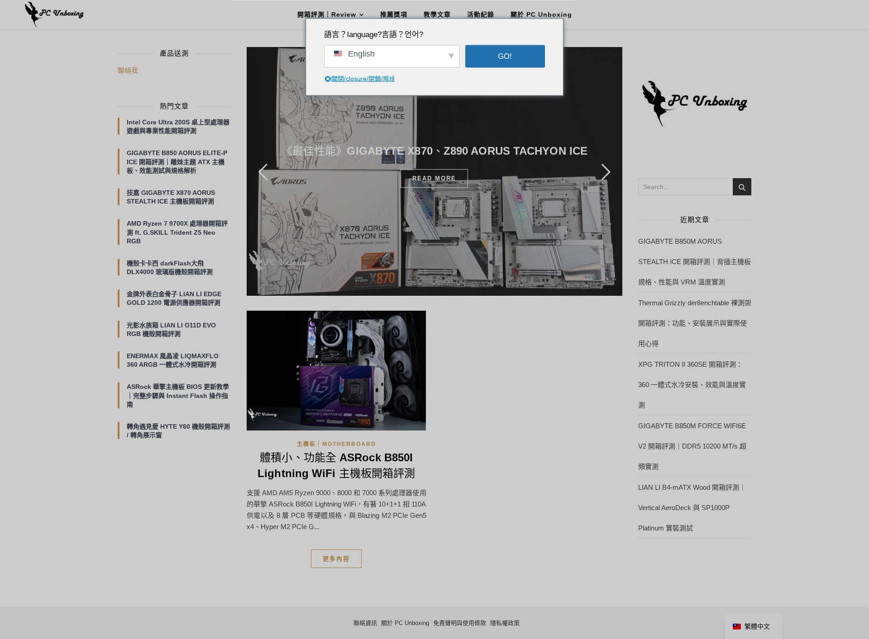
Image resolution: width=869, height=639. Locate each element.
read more (434, 178)
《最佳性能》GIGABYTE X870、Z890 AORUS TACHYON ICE (434, 151)
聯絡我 (128, 70)
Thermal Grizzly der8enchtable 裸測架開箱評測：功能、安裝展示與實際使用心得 (694, 323)
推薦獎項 (393, 14)
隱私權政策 (505, 623)
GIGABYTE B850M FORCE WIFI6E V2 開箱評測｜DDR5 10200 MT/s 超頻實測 (692, 446)
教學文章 (437, 14)
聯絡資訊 (365, 623)
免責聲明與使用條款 (459, 623)
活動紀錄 (480, 14)
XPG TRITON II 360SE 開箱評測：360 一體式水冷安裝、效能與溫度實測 (692, 384)
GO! (505, 56)
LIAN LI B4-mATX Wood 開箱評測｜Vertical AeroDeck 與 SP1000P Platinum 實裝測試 (692, 507)
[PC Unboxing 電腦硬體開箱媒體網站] (54, 14)
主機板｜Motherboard (336, 444)
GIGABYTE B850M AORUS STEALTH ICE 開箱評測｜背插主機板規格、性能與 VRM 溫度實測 (694, 261)
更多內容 (336, 558)
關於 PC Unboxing (541, 14)
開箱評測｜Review (326, 14)
